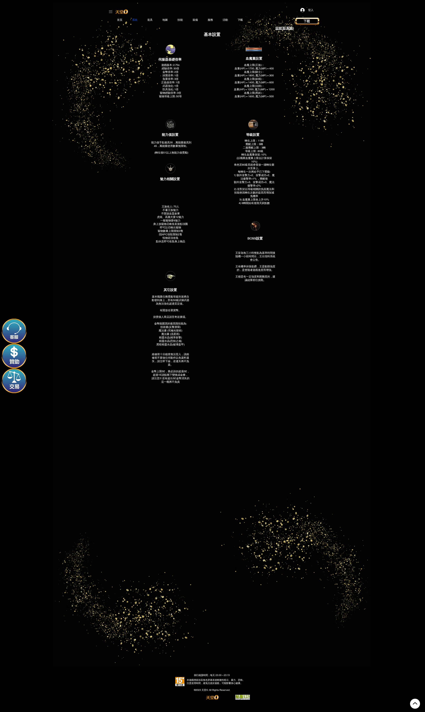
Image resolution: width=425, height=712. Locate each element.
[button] (110, 11)
